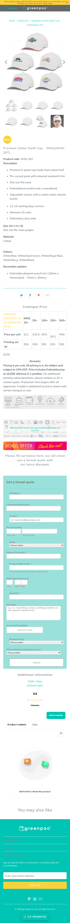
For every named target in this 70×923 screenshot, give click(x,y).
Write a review (56, 715)
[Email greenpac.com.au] (40, 899)
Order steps (35, 681)
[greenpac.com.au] (35, 8)
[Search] (68, 8)
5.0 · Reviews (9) (37, 916)
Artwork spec (35, 685)
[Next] (63, 62)
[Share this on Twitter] (21, 295)
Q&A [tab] (34, 724)
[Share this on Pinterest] (38, 295)
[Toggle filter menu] (61, 733)
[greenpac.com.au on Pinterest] (29, 899)
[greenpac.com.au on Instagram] (34, 899)
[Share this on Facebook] (30, 295)
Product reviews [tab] (16, 724)
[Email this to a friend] (47, 295)
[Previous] (6, 62)
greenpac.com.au (30, 909)
